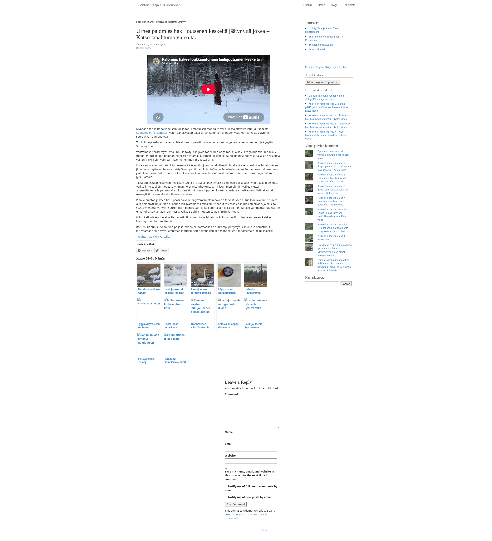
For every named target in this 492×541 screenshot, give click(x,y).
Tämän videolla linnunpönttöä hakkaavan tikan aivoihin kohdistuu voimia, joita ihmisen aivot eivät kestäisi (334, 265)
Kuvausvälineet (317, 49)
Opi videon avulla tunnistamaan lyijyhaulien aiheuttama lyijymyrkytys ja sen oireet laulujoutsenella (334, 250)
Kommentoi (143, 48)
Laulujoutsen (145, 22)
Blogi (334, 5)
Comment (231, 394)
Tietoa (321, 5)
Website (230, 455)
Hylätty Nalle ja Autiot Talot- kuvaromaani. (322, 30)
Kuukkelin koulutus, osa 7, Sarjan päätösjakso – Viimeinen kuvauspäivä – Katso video (326, 107)
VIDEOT (182, 22)
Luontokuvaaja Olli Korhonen (158, 4)
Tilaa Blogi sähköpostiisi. (322, 82)
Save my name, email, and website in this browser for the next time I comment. (249, 475)
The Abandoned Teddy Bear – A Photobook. (324, 38)
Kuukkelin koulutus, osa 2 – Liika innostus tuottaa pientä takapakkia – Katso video (332, 228)
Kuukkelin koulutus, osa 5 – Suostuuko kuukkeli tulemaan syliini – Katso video (328, 125)
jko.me (265, 530)
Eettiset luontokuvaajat (321, 44)
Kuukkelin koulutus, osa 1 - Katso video (332, 237)
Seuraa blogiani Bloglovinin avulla (325, 67)
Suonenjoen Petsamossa (152, 132)
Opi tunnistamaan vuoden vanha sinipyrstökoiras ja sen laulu (324, 97)
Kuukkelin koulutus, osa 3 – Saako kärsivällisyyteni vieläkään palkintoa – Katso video (332, 214)
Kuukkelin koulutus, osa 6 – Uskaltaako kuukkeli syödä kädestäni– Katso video (328, 117)
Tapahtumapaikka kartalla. (153, 236)
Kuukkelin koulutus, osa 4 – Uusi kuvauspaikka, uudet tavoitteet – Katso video (326, 135)
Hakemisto (349, 5)
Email (228, 444)
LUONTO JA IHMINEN (166, 22)
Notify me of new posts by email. (250, 497)
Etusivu (307, 5)
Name (229, 432)
